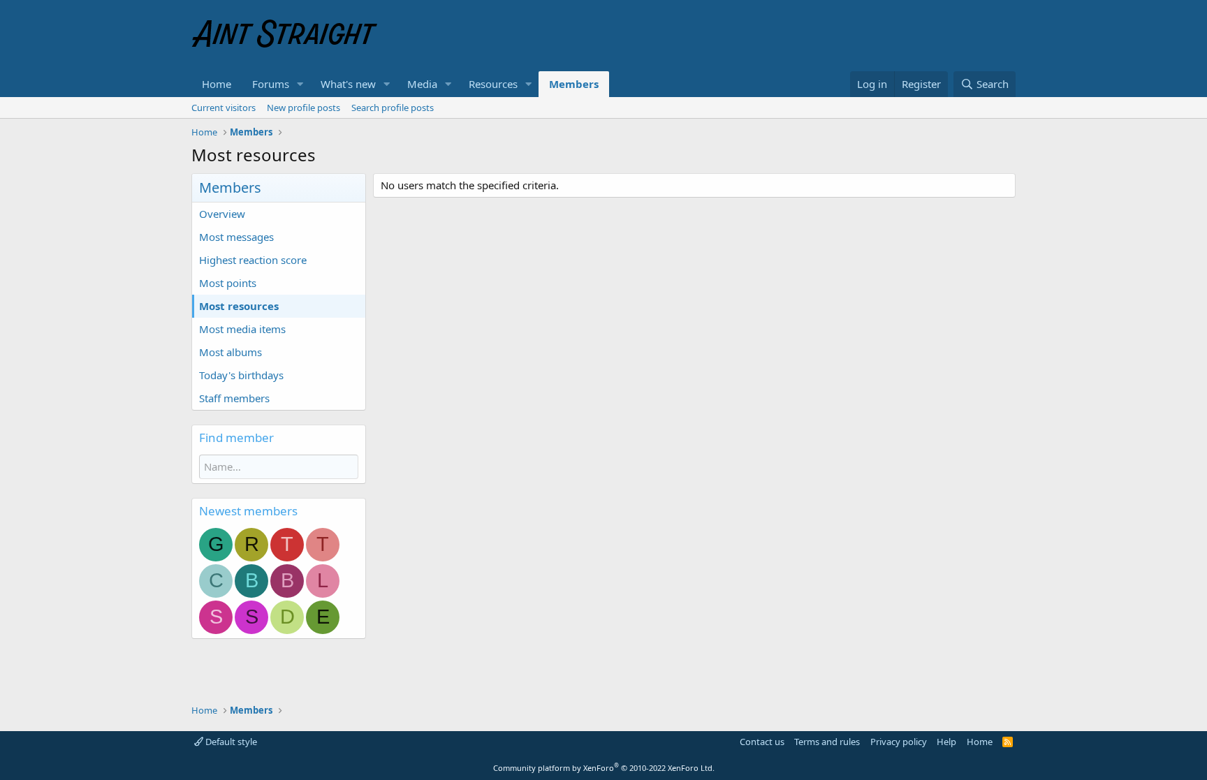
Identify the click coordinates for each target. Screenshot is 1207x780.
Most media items (242, 329)
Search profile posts (392, 107)
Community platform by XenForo (604, 768)
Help (946, 741)
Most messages (236, 237)
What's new (348, 84)
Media (422, 84)
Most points (227, 283)
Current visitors (223, 107)
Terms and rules (827, 741)
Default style (230, 741)
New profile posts (303, 107)
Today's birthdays (241, 375)
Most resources (239, 306)
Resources (493, 84)
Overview (222, 214)
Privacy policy (898, 741)
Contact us (762, 741)
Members (574, 84)
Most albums (230, 352)
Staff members (234, 398)
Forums (270, 84)
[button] (300, 84)
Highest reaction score (253, 260)
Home (216, 84)
